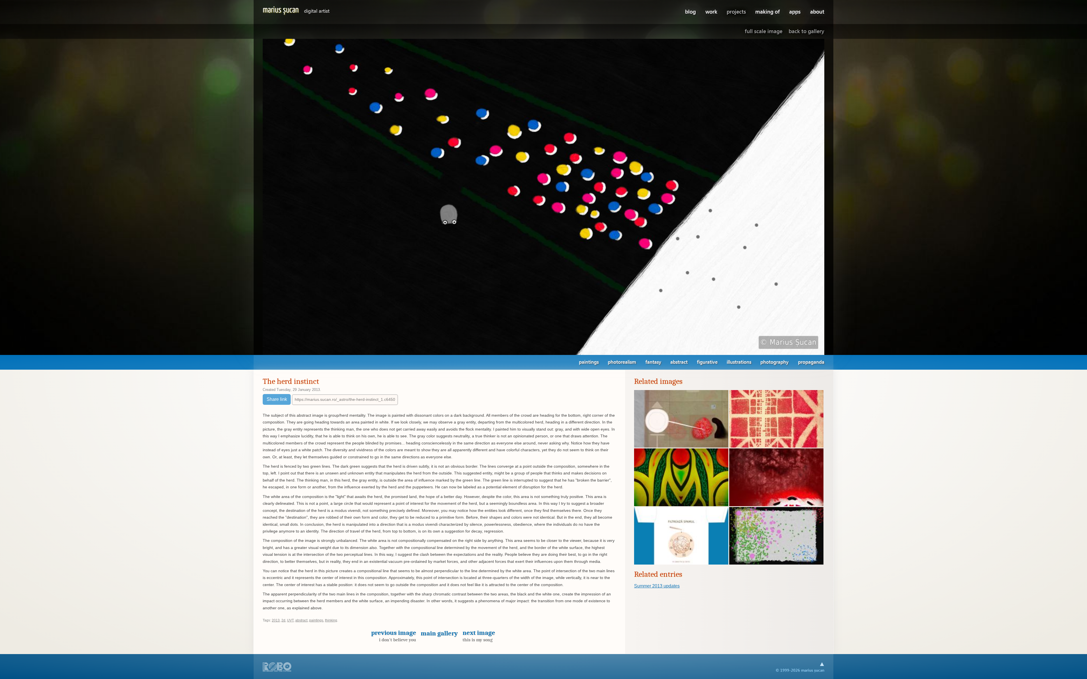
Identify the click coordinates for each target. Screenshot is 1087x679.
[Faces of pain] (776, 505)
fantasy (653, 362)
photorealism (622, 362)
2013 (276, 620)
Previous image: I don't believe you (312, 197)
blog (690, 11)
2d (283, 620)
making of (767, 11)
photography (774, 362)
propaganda (811, 362)
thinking (331, 620)
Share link (277, 399)
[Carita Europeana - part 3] (681, 446)
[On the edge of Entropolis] (776, 446)
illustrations (739, 362)
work (711, 11)
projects (736, 11)
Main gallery (439, 633)
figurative (707, 362)
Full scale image (763, 31)
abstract (679, 362)
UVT (290, 620)
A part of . (277, 667)
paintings (589, 362)
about (817, 11)
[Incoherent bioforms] (681, 505)
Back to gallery (806, 31)
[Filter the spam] (681, 563)
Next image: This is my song (775, 197)
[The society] (776, 563)
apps (795, 11)
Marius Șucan (296, 10)
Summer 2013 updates (657, 586)
